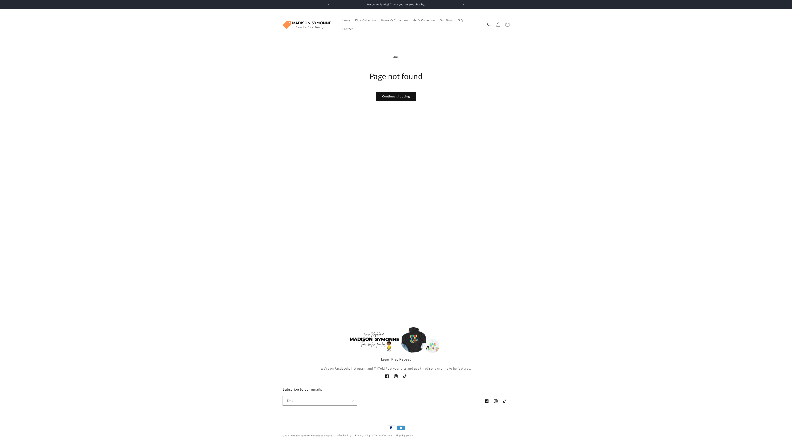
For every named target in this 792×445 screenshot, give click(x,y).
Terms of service (383, 435)
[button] (489, 24)
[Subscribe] (352, 401)
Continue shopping (396, 96)
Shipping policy (404, 435)
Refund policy (343, 435)
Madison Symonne (301, 435)
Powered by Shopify (321, 435)
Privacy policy (362, 435)
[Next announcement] (463, 4)
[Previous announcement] (328, 4)
